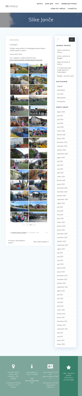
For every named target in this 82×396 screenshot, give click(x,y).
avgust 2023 (61, 249)
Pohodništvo (61, 101)
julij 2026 (60, 116)
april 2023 (60, 264)
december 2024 (62, 188)
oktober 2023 (61, 241)
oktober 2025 (61, 150)
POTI (57, 4)
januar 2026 (61, 138)
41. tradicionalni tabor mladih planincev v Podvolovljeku (64, 70)
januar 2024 (61, 230)
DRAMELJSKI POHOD (69, 4)
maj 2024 (60, 215)
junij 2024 (60, 211)
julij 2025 (60, 161)
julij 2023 (60, 253)
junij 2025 (60, 165)
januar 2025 (61, 184)
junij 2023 (60, 256)
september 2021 (62, 329)
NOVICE (40, 4)
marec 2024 (61, 222)
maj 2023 (60, 260)
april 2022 (60, 306)
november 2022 (62, 279)
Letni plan (60, 94)
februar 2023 (61, 268)
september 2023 (62, 245)
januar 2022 (61, 317)
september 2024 (62, 199)
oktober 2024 (61, 196)
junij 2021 (60, 333)
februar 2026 (61, 135)
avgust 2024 (61, 203)
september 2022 (62, 287)
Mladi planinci (14, 40)
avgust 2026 (61, 112)
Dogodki (59, 86)
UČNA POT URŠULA (58, 9)
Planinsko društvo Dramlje (19, 232)
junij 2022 (60, 298)
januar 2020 (61, 344)
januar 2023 (61, 272)
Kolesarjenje (61, 90)
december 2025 (62, 142)
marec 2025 (61, 177)
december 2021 (62, 321)
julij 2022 (60, 295)
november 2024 (62, 192)
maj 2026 (60, 123)
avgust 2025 (61, 157)
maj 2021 (60, 336)
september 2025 (62, 154)
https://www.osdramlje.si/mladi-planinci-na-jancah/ (26, 60)
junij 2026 (60, 119)
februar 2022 (61, 314)
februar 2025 (61, 180)
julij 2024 (60, 207)
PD (12, 6)
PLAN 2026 (49, 4)
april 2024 (60, 218)
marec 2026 (61, 131)
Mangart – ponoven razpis (65, 76)
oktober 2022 (61, 283)
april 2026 (60, 127)
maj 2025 (60, 169)
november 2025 (62, 146)
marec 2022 (61, 310)
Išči (72, 39)
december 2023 (62, 234)
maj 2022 (60, 302)
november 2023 (62, 237)
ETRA (72, 380)
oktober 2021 (61, 325)
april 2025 (60, 173)
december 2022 (62, 276)
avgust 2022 (61, 291)
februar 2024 (61, 226)
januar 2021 (61, 340)
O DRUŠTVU (72, 9)
